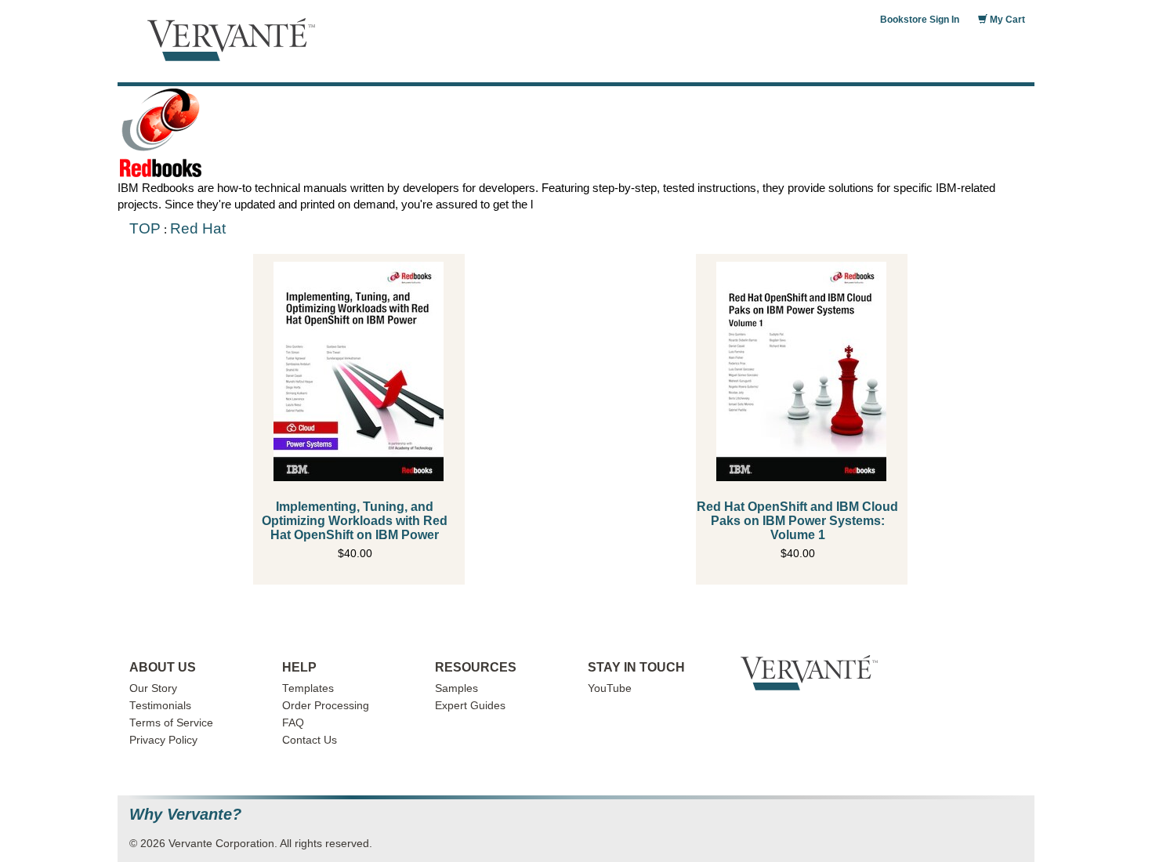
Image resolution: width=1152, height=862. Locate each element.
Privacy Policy (163, 740)
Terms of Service (171, 723)
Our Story (153, 688)
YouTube (610, 688)
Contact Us (309, 740)
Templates (308, 688)
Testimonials (160, 706)
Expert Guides (470, 706)
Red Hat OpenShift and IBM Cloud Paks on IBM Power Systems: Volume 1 (797, 520)
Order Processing (325, 706)
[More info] (359, 371)
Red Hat (198, 228)
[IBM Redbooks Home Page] (576, 132)
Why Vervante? (185, 814)
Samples (456, 688)
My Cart (1006, 19)
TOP (145, 228)
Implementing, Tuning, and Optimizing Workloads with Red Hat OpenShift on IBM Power (354, 520)
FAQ (293, 723)
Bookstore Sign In (919, 19)
